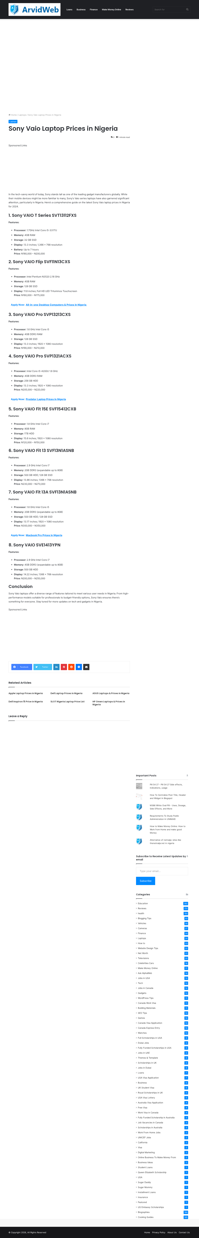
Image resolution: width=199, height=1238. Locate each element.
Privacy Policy (158, 1232)
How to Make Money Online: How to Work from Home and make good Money (167, 829)
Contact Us (184, 1232)
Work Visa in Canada (148, 1112)
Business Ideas (145, 1162)
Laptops (22, 115)
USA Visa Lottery (146, 1097)
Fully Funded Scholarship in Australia (156, 1117)
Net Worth (143, 953)
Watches (142, 1033)
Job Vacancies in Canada (150, 1122)
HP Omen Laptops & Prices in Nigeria (109, 703)
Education (143, 903)
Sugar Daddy (144, 1182)
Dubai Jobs (143, 1043)
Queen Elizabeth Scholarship (152, 1172)
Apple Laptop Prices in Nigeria (26, 693)
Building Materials (146, 1008)
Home (13, 115)
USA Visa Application (148, 1077)
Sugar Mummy (145, 1187)
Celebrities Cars (146, 963)
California (142, 1142)
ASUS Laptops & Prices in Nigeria (111, 693)
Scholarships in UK (147, 1063)
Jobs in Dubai (144, 1068)
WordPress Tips (145, 998)
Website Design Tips (148, 948)
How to (141, 943)
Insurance (143, 1197)
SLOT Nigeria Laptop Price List (68, 701)
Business (81, 9)
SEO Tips (142, 1013)
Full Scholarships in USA (150, 1038)
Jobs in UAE (144, 1053)
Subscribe (145, 880)
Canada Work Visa (147, 1003)
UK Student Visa (146, 1087)
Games (141, 1018)
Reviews (129, 9)
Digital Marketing (146, 1152)
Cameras (142, 928)
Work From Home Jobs (149, 1132)
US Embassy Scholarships (151, 1207)
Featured (142, 1202)
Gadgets (142, 993)
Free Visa (142, 1107)
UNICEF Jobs (144, 1137)
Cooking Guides (145, 1217)
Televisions (143, 958)
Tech (140, 983)
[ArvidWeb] (34, 9)
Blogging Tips (144, 918)
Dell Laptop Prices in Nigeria (67, 693)
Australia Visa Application (150, 1102)
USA (140, 1177)
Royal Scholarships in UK (150, 1092)
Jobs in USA (144, 978)
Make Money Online (111, 9)
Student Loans (145, 1167)
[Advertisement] (93, 42)
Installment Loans (147, 1192)
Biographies (144, 1212)
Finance (94, 9)
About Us (172, 1232)
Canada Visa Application (150, 1023)
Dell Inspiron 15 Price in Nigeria (26, 701)
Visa (140, 1147)
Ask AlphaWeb (145, 973)
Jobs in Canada (145, 988)
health (141, 913)
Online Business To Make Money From (157, 1157)
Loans (69, 9)
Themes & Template (148, 1058)
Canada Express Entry (149, 1028)
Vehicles (142, 923)
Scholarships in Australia (150, 1127)
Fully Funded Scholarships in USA (154, 1048)
